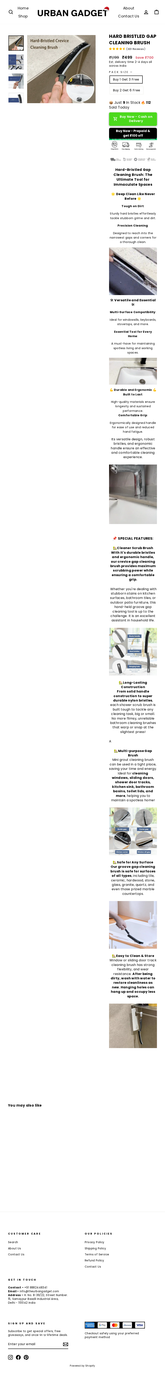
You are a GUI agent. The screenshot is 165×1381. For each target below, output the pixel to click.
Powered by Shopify (82, 1365)
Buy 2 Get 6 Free (126, 90)
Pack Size (120, 72)
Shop (23, 16)
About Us (14, 1248)
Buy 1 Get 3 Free (126, 79)
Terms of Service (97, 1254)
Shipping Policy (95, 1248)
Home (23, 8)
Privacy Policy (94, 1242)
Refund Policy (94, 1260)
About (128, 8)
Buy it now (133, 133)
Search (13, 1242)
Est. (112, 62)
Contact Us (128, 16)
